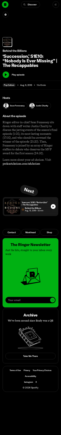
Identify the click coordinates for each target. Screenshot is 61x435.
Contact (11, 232)
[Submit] (52, 300)
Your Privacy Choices (42, 370)
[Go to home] (5, 4)
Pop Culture (9, 85)
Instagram (28, 382)
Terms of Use (15, 370)
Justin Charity (42, 105)
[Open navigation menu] (56, 4)
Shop (49, 232)
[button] (30, 4)
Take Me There (30, 356)
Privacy (27, 370)
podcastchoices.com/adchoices (21, 163)
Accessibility (30, 376)
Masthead (30, 232)
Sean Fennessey (17, 105)
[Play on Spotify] (5, 15)
